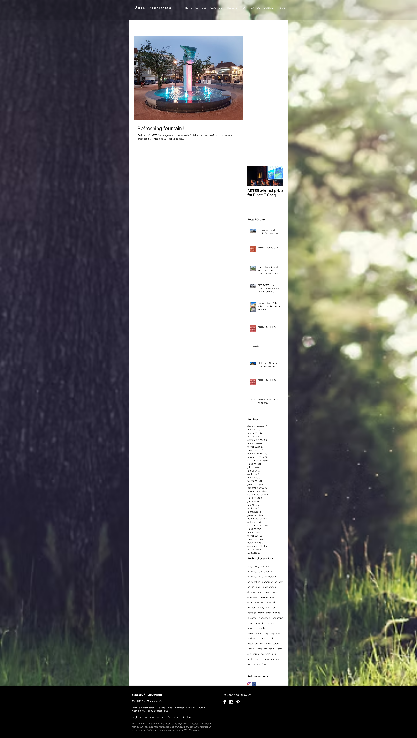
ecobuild (275, 592)
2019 (256, 566)
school (250, 648)
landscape (277, 618)
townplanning (268, 654)
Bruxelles (252, 571)
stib (249, 654)
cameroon (270, 576)
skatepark (269, 648)
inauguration (264, 612)
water (279, 659)
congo (250, 587)
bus (261, 576)
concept (278, 582)
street (256, 654)
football (271, 602)
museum (271, 623)
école (264, 664)
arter (266, 571)
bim (273, 571)
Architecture (267, 566)
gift (268, 607)
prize (272, 638)
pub (279, 638)
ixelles (276, 612)
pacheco (263, 628)
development (254, 592)
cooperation (269, 587)
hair (274, 607)
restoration (265, 643)
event (250, 602)
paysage (275, 633)
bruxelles (252, 576)
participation (254, 633)
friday (261, 607)
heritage (251, 612)
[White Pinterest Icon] (238, 702)
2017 (249, 566)
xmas (257, 664)
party (265, 633)
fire (257, 602)
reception (252, 643)
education (252, 597)
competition (253, 582)
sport (279, 648)
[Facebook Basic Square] (254, 684)
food (262, 602)
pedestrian (253, 638)
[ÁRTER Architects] (231, 702)
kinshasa (252, 618)
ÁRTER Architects (153, 8)
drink (266, 592)
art (260, 571)
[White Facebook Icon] (224, 702)
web (249, 664)
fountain (251, 607)
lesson (250, 623)
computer (267, 582)
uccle (259, 659)
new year (252, 628)
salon (276, 643)
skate (259, 648)
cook (258, 587)
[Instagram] (249, 684)
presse (264, 638)
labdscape (264, 618)
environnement (268, 597)
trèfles (250, 659)
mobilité (260, 623)
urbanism (269, 659)
